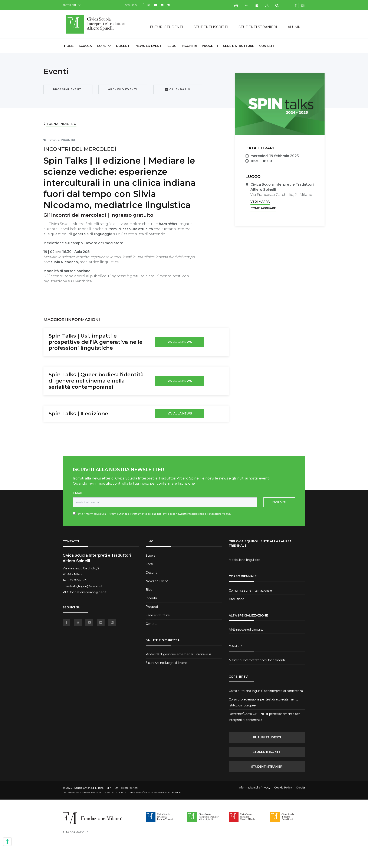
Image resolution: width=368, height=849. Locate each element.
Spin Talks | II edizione (78, 413)
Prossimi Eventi (68, 89)
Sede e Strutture (238, 46)
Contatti (267, 46)
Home (69, 46)
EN (303, 5)
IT (295, 5)
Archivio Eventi (123, 89)
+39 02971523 (78, 580)
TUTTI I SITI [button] (69, 5)
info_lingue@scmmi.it (86, 586)
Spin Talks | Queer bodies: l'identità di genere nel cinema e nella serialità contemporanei (96, 380)
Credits (300, 787)
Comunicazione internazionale (250, 590)
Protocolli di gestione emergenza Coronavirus (178, 654)
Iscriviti (279, 502)
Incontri (189, 46)
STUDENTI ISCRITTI (267, 752)
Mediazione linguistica (244, 560)
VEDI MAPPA (260, 202)
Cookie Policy (283, 787)
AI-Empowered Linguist (246, 629)
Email (78, 493)
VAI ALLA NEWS (180, 342)
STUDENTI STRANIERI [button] (258, 27)
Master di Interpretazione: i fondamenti (257, 660)
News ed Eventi (148, 46)
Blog (171, 46)
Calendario (179, 89)
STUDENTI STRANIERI (267, 766)
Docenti (123, 46)
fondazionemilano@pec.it (88, 592)
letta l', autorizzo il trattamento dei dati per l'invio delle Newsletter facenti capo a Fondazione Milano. (153, 513)
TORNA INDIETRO (61, 124)
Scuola (85, 46)
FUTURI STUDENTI (267, 737)
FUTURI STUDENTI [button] (166, 27)
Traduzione (236, 599)
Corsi (149, 564)
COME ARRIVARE (263, 208)
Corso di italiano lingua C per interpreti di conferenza (266, 691)
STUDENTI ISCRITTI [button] (211, 27)
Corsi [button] (101, 46)
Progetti (210, 46)
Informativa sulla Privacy (100, 513)
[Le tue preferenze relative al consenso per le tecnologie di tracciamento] (7, 841)
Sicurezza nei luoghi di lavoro (166, 663)
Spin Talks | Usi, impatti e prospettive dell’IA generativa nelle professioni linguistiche (95, 342)
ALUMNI (295, 27)
